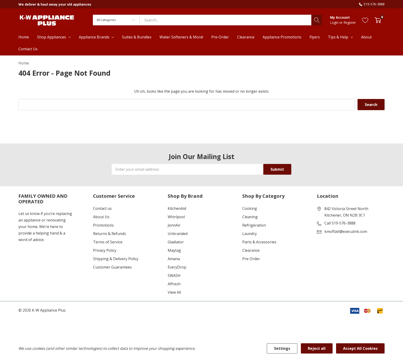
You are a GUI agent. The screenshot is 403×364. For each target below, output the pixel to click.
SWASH (174, 275)
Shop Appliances (51, 37)
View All (174, 292)
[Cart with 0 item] (378, 20)
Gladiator (176, 242)
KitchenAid (177, 208)
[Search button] (316, 20)
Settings (282, 348)
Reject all (317, 348)
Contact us (102, 208)
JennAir (174, 225)
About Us (101, 216)
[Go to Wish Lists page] (365, 20)
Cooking (249, 208)
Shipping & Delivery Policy (115, 258)
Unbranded (178, 233)
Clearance (251, 250)
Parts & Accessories (259, 242)
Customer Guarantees (112, 267)
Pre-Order (251, 258)
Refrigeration (254, 225)
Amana (174, 258)
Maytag (174, 250)
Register (350, 22)
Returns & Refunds (109, 233)
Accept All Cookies (360, 348)
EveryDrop (177, 267)
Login (334, 22)
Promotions (103, 225)
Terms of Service (107, 242)
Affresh (174, 283)
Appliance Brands (94, 37)
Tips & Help (338, 37)
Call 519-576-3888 (339, 223)
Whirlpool (176, 216)
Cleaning (250, 216)
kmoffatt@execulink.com (345, 231)
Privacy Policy (104, 250)
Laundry (249, 233)
